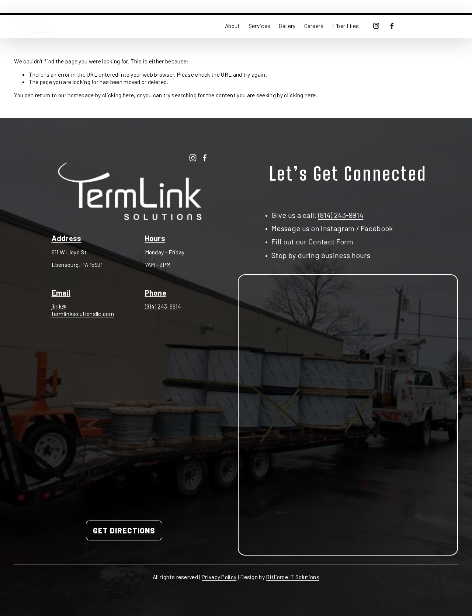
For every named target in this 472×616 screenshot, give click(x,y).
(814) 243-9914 (163, 306)
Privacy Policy (219, 576)
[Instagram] (376, 25)
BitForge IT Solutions (292, 576)
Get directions (124, 530)
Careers (314, 25)
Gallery (287, 25)
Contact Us (434, 25)
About (232, 25)
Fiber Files (345, 25)
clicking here (118, 94)
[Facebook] (392, 25)
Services (260, 25)
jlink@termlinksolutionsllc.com (83, 310)
